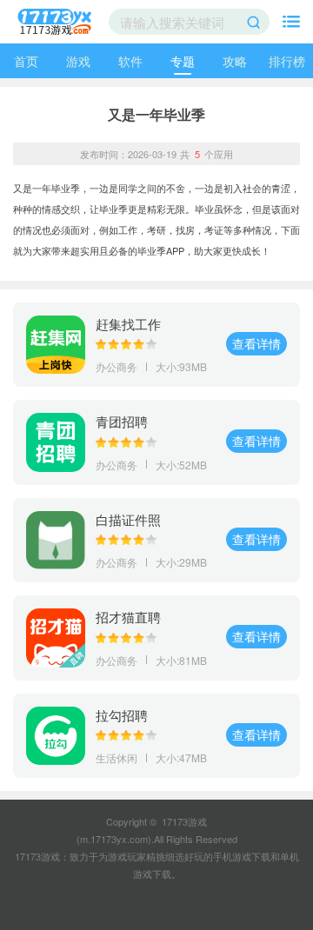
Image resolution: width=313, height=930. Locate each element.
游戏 (78, 61)
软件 (130, 61)
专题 (182, 61)
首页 (26, 61)
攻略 (235, 61)
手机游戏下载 (241, 856)
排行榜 (287, 61)
